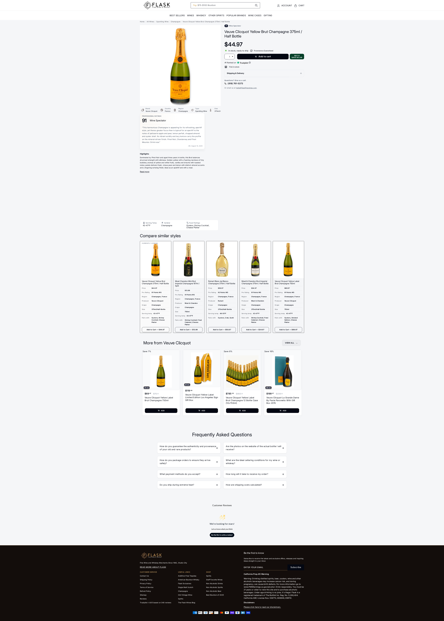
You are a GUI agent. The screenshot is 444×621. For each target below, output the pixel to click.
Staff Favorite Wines (214, 580)
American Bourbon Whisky (188, 580)
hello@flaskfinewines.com (246, 88)
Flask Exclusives (184, 583)
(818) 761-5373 (235, 83)
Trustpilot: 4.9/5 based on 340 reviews (155, 603)
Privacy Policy (145, 583)
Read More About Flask (153, 567)
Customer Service (148, 572)
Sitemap (143, 595)
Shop (208, 572)
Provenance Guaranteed (263, 51)
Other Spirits (216, 15)
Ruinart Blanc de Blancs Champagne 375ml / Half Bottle (221, 282)
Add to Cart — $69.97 (288, 330)
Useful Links (184, 572)
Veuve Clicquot (151, 111)
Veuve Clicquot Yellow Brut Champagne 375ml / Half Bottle (155, 282)
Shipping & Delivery (235, 73)
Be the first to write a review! (222, 535)
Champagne (175, 22)
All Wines (150, 22)
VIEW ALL (289, 343)
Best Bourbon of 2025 (215, 595)
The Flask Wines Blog (186, 603)
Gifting (268, 15)
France (167, 111)
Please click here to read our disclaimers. (262, 607)
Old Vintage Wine (185, 595)
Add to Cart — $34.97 (255, 330)
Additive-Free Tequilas (187, 576)
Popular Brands (236, 15)
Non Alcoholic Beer (213, 591)
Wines (190, 15)
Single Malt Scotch (186, 587)
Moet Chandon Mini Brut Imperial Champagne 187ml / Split (187, 283)
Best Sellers (177, 15)
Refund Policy (145, 591)
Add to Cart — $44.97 (156, 330)
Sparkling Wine (162, 22)
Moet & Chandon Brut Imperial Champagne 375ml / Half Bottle (255, 282)
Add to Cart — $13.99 (189, 330)
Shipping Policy (146, 580)
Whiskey (201, 15)
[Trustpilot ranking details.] (249, 62)
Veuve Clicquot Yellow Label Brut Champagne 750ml (287, 282)
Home (142, 22)
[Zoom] (180, 27)
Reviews (143, 599)
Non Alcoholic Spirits (214, 587)
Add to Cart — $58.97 (222, 330)
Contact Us (144, 576)
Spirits (180, 599)
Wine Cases (254, 15)
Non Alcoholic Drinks (214, 583)
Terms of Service (146, 587)
